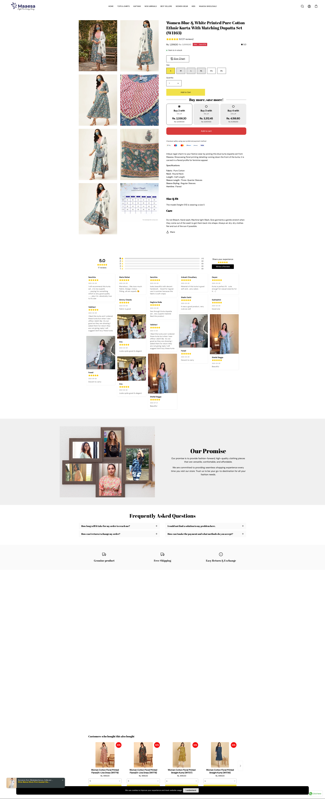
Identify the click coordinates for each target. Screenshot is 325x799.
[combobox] (104, 781)
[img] (243, 44)
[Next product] (240, 766)
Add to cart (206, 131)
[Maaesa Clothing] (23, 6)
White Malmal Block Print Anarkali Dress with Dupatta (34, 783)
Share (172, 232)
